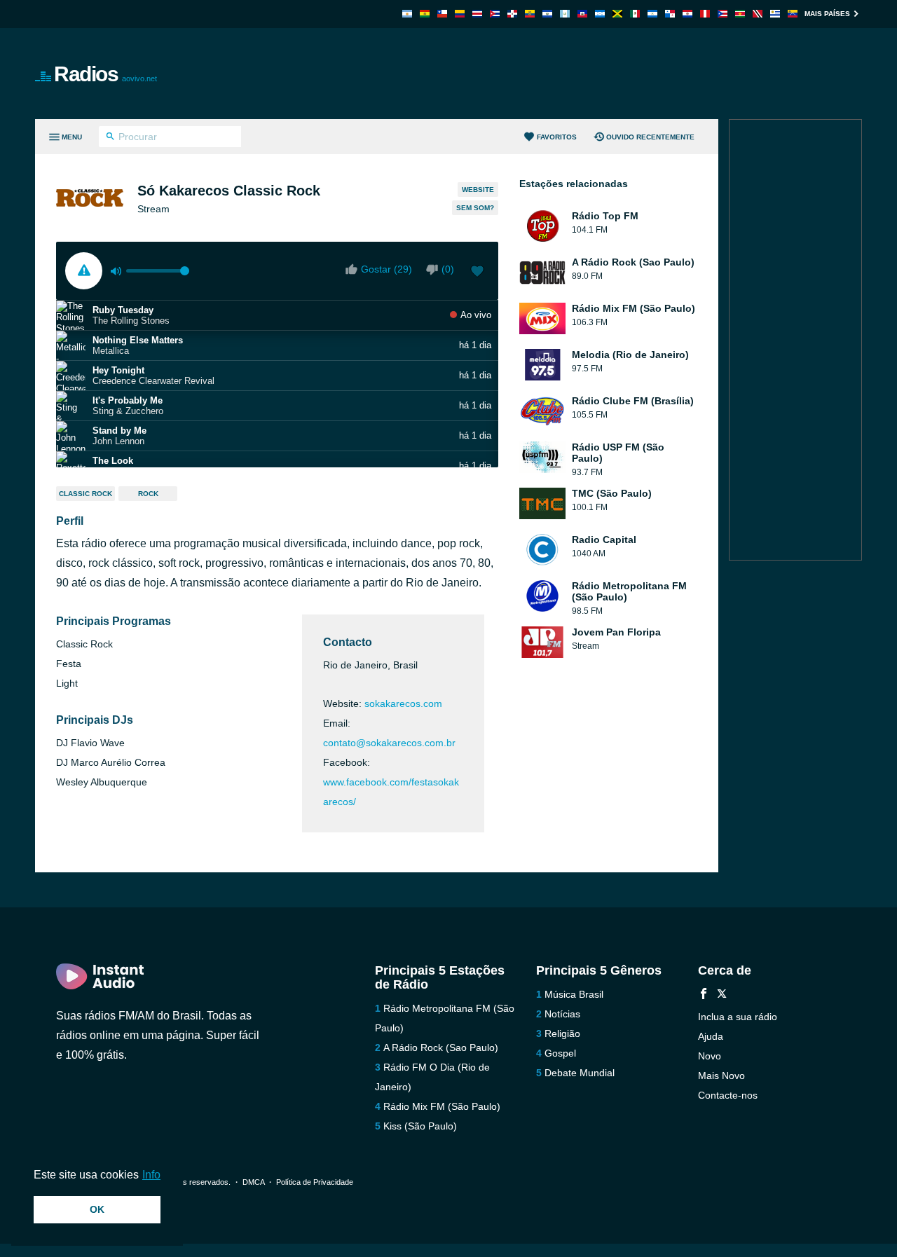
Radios (105, 73)
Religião (562, 1033)
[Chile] (442, 14)
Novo (709, 1056)
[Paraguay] (687, 14)
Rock (148, 493)
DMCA (253, 1182)
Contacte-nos (728, 1095)
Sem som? (475, 208)
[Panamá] (670, 14)
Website (478, 189)
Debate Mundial (580, 1072)
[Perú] (705, 14)
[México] (635, 14)
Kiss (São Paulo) (420, 1126)
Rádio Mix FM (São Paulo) (441, 1106)
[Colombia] (460, 14)
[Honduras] (600, 14)
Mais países (827, 14)
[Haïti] (582, 14)
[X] (721, 995)
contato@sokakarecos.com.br (389, 742)
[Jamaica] (617, 14)
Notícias (562, 1013)
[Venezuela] (792, 14)
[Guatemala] (565, 14)
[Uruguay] (775, 14)
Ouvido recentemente (650, 137)
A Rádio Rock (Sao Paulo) (440, 1047)
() (447, 269)
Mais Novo (721, 1075)
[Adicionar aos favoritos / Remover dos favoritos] (477, 272)
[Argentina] (407, 14)
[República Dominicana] (512, 14)
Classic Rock (85, 493)
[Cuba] (495, 14)
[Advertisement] (607, 73)
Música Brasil (574, 994)
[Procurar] (110, 138)
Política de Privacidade (314, 1182)
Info (151, 1175)
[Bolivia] (425, 14)
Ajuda (710, 1036)
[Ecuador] (530, 14)
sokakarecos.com (403, 703)
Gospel (560, 1053)
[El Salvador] (547, 14)
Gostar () (386, 269)
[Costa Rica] (477, 14)
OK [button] (97, 1209)
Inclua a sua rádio (737, 1016)
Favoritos (557, 137)
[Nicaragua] (652, 14)
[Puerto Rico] (722, 14)
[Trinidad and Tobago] (757, 14)
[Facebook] (703, 995)
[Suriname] (740, 14)
